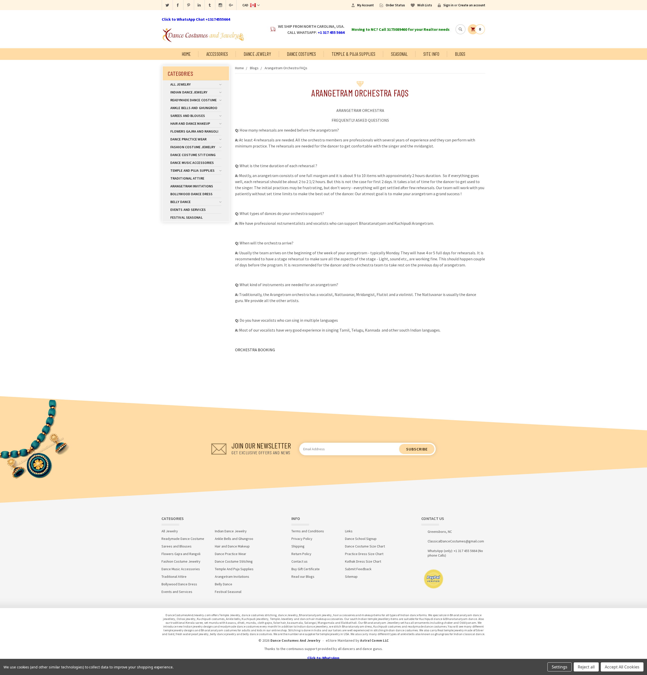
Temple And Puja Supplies (192, 170)
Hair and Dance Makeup (190, 123)
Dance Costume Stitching (193, 155)
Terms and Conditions (307, 531)
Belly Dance (180, 201)
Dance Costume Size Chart (365, 546)
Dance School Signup (361, 538)
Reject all (586, 667)
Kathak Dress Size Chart (363, 561)
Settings (559, 667)
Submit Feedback (358, 569)
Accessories (217, 54)
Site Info (431, 54)
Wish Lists (424, 5)
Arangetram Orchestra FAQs (286, 68)
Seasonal (399, 54)
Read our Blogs (302, 576)
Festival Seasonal (186, 217)
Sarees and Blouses (187, 115)
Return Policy (301, 554)
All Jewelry (180, 84)
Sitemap (351, 576)
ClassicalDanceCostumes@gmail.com (456, 541)
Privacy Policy (301, 538)
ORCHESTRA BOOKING (255, 349)
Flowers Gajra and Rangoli (194, 131)
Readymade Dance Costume (193, 100)
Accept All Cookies (622, 667)
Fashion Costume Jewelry (192, 147)
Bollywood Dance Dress (191, 194)
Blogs (460, 54)
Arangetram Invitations (191, 186)
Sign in (448, 5)
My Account (365, 5)
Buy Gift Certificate (305, 569)
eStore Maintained (340, 640)
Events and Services (188, 209)
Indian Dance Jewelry (188, 92)
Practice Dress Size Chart (364, 554)
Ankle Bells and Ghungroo (193, 108)
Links (349, 531)
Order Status (395, 5)
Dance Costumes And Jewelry (295, 640)
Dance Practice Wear (188, 139)
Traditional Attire (187, 178)
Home (186, 54)
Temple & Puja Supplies (353, 54)
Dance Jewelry (257, 54)
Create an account (471, 5)
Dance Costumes (301, 54)
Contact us (299, 561)
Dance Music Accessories (192, 162)
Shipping (298, 546)
